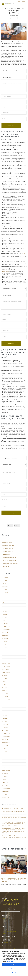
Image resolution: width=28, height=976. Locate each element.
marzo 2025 (5, 620)
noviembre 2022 (6, 702)
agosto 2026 (5, 577)
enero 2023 (5, 696)
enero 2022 (5, 730)
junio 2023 (4, 681)
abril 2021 (4, 758)
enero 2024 (5, 660)
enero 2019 (5, 785)
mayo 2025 (4, 614)
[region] (14, 962)
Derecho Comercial (7, 542)
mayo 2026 (5, 586)
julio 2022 (4, 712)
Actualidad (4, 922)
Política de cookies (11, 961)
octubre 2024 (5, 632)
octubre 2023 (5, 669)
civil (23, 248)
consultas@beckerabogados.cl (12, 945)
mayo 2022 (4, 718)
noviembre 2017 (6, 797)
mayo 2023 (5, 684)
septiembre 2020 (6, 770)
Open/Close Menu (3, 3)
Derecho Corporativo (7, 548)
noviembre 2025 (6, 599)
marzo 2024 (5, 654)
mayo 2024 (5, 647)
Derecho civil (5, 271)
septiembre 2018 (6, 791)
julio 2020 (4, 776)
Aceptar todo (14, 964)
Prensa (3, 920)
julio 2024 (4, 641)
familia (22, 230)
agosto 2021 (5, 745)
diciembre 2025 (6, 595)
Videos (3, 918)
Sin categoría (5, 566)
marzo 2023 (5, 690)
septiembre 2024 (6, 635)
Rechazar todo (14, 972)
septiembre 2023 (6, 672)
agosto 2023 (5, 675)
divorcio (23, 253)
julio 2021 (4, 748)
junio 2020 (4, 779)
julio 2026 (4, 580)
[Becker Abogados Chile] (9, 3)
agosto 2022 (5, 709)
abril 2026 (4, 589)
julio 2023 (4, 678)
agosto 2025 (5, 605)
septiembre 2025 (6, 602)
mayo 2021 (4, 754)
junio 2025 (4, 611)
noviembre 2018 (6, 788)
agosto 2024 (5, 638)
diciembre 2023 (6, 663)
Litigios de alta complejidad (9, 560)
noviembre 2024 (6, 629)
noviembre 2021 (6, 736)
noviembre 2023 (6, 666)
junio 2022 (4, 715)
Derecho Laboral (6, 554)
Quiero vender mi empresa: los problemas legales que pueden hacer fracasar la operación (13, 879)
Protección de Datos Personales (10, 563)
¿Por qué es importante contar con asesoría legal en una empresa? (13, 811)
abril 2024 (4, 650)
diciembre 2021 (6, 733)
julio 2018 (4, 794)
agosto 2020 (5, 773)
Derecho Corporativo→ (7, 929)
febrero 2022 (5, 727)
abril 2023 (4, 687)
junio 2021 (4, 751)
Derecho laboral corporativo (9, 557)
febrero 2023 (5, 693)
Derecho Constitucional (8, 545)
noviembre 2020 (6, 767)
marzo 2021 (5, 761)
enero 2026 (5, 592)
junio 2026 (4, 583)
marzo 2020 (5, 782)
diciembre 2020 (6, 764)
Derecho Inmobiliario (7, 551)
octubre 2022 (5, 706)
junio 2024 (4, 644)
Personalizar (14, 968)
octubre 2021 (5, 739)
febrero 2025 (5, 623)
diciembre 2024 (6, 626)
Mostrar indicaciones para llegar (9, 948)
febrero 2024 (5, 657)
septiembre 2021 (6, 742)
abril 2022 (4, 721)
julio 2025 (4, 608)
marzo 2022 (5, 724)
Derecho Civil (5, 539)
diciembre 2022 (6, 699)
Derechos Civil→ (5, 933)
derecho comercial (6, 153)
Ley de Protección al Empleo (19, 837)
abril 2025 (4, 617)
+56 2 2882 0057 (7, 942)
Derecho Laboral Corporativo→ (9, 931)
